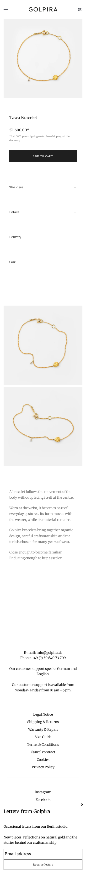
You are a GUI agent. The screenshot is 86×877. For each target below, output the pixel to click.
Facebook (43, 799)
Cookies (43, 759)
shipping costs (35, 136)
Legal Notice (43, 714)
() (80, 9)
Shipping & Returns (43, 722)
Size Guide (43, 737)
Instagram (43, 792)
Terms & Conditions (43, 744)
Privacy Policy (43, 767)
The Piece (16, 187)
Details (14, 212)
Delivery (15, 237)
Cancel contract (43, 752)
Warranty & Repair (43, 729)
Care (12, 262)
